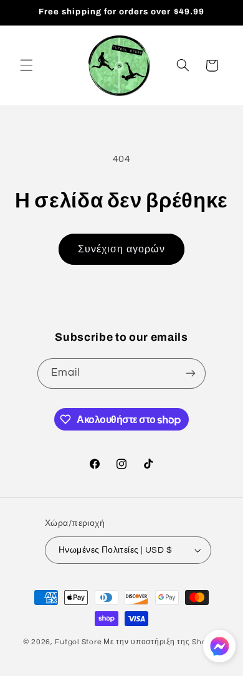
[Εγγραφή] (190, 373)
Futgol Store (78, 642)
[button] (26, 65)
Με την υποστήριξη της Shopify (161, 642)
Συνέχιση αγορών (121, 249)
